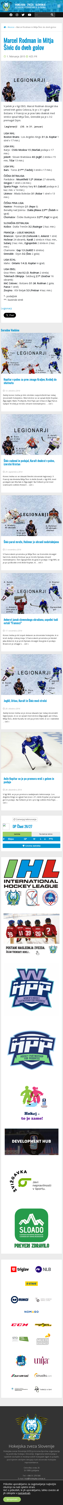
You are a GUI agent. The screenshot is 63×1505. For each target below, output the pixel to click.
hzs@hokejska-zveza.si (35, 1478)
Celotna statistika (32, 845)
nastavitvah (24, 1493)
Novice (11, 27)
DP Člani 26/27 (22, 826)
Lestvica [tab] (17, 834)
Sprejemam (12, 1499)
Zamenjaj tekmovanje (25, 819)
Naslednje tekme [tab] (45, 834)
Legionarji (6, 308)
